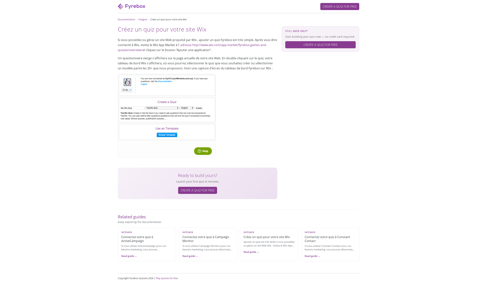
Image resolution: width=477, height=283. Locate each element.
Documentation (126, 19)
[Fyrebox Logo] (132, 6)
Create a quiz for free (340, 6)
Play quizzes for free (167, 278)
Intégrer (142, 19)
